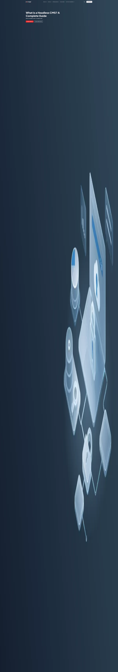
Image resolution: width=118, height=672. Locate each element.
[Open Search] (84, 1)
